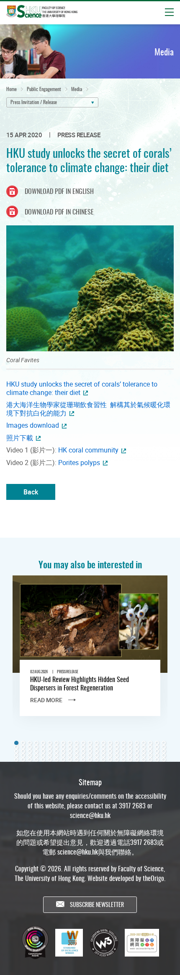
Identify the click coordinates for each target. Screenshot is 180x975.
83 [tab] (103, 755)
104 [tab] (90, 760)
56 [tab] (77, 751)
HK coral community (88, 450)
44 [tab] (150, 747)
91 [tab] (157, 755)
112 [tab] (143, 760)
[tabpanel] (90, 652)
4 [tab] (36, 743)
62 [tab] (117, 751)
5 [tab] (43, 743)
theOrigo (153, 878)
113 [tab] (150, 760)
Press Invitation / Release (33, 101)
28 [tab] (43, 747)
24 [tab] (16, 747)
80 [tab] (83, 755)
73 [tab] (36, 755)
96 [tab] (36, 760)
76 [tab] (56, 755)
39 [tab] (117, 747)
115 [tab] (164, 760)
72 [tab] (30, 755)
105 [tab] (97, 760)
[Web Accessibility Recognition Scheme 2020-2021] (142, 943)
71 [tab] (23, 755)
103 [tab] (83, 760)
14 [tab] (103, 743)
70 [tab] (16, 755)
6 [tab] (50, 743)
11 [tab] (83, 743)
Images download (32, 425)
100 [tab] (63, 760)
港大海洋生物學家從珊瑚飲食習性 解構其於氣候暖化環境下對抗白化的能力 (88, 409)
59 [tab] (97, 751)
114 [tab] (157, 760)
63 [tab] (123, 751)
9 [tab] (70, 743)
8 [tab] (63, 743)
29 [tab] (50, 747)
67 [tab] (150, 751)
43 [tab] (143, 747)
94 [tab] (23, 760)
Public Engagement (44, 88)
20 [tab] (143, 743)
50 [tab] (36, 751)
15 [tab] (110, 743)
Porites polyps (79, 462)
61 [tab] (110, 751)
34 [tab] (83, 747)
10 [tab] (77, 743)
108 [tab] (117, 760)
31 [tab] (63, 747)
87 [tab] (130, 755)
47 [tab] (16, 751)
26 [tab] (30, 747)
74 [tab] (43, 755)
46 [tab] (164, 747)
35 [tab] (90, 747)
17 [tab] (123, 743)
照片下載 (19, 437)
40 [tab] (123, 747)
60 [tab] (103, 751)
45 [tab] (157, 747)
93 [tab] (16, 760)
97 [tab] (43, 760)
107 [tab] (110, 760)
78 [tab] (70, 755)
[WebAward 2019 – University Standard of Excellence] (69, 943)
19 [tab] (137, 743)
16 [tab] (117, 743)
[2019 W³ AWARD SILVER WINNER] (103, 942)
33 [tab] (77, 747)
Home (11, 88)
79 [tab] (77, 755)
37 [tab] (103, 747)
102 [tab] (77, 760)
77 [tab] (63, 755)
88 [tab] (137, 755)
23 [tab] (164, 743)
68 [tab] (157, 751)
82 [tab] (97, 755)
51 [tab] (43, 751)
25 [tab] (23, 747)
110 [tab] (130, 760)
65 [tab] (137, 751)
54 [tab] (63, 751)
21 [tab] (150, 743)
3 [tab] (30, 743)
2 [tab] (23, 743)
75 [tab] (50, 755)
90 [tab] (150, 755)
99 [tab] (56, 760)
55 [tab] (70, 751)
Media (76, 88)
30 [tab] (56, 747)
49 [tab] (30, 751)
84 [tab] (110, 755)
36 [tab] (97, 747)
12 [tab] (90, 743)
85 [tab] (117, 755)
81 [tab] (90, 755)
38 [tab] (110, 747)
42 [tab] (137, 747)
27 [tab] (36, 747)
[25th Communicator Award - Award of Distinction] (35, 942)
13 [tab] (97, 743)
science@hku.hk (90, 815)
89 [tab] (143, 755)
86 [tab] (123, 755)
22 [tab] (157, 743)
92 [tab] (164, 755)
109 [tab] (123, 760)
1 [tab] (16, 743)
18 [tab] (130, 743)
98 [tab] (50, 760)
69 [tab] (164, 751)
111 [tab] (137, 760)
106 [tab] (103, 760)
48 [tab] (23, 751)
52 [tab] (50, 751)
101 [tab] (70, 760)
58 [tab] (90, 751)
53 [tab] (56, 751)
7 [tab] (56, 743)
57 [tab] (83, 751)
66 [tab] (143, 751)
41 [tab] (130, 747)
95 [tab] (30, 760)
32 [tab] (70, 747)
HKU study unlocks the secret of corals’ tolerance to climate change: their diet (81, 388)
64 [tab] (130, 751)
